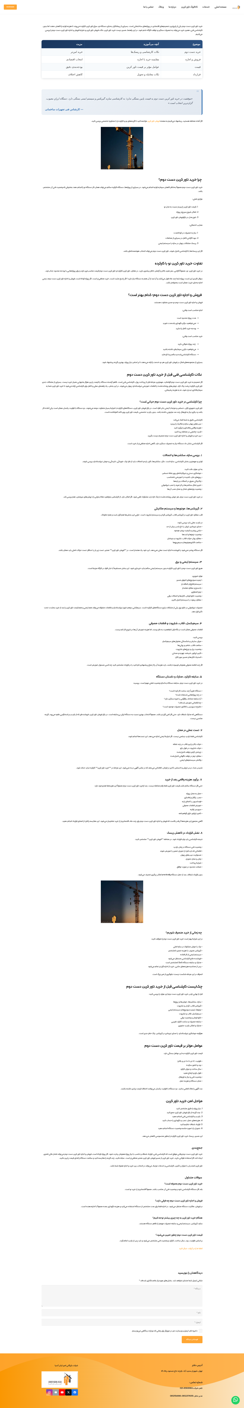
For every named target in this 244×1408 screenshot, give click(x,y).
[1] (236, 7)
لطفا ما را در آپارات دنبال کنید (190, 1248)
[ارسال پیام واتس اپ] (235, 1400)
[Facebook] (75, 1392)
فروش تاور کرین (153, 121)
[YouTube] (62, 1392)
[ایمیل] (56, 1392)
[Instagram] (49, 1392)
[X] (68, 1392)
